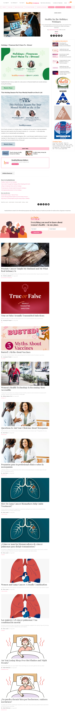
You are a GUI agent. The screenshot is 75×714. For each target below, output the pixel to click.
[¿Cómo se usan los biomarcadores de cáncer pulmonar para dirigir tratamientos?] (25, 530)
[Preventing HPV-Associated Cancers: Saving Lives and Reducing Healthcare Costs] (55, 44)
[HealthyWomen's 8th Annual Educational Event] (55, 67)
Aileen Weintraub (6, 667)
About (65, 2)
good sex (10, 7)
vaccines (3, 358)
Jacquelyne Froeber (7, 320)
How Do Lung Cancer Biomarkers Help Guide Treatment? (22, 505)
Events (4, 7)
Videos (56, 31)
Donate (68, 7)
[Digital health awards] (63, 82)
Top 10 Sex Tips (59, 144)
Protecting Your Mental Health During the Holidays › (13, 188)
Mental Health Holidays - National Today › (9, 194)
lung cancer (4, 514)
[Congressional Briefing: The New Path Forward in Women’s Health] (55, 72)
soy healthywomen (29, 7)
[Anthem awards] (63, 112)
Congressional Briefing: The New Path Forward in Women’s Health (64, 73)
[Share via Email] (61, 36)
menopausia (4, 709)
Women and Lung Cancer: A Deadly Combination (24, 584)
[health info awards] (63, 130)
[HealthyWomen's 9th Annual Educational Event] (55, 50)
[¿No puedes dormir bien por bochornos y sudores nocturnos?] (25, 685)
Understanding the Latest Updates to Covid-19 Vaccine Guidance (64, 62)
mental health (11, 202)
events (59, 12)
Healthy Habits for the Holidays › (9, 182)
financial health (18, 202)
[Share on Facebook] (51, 36)
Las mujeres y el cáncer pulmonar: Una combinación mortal (19, 621)
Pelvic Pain (68, 145)
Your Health (5, 2)
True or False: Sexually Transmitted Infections (22, 315)
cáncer (3, 554)
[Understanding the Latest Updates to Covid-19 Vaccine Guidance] (55, 61)
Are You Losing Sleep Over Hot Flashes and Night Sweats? (24, 661)
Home (55, 12)
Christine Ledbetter (7, 275)
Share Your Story (60, 7)
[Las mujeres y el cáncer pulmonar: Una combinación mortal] (25, 606)
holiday (23, 202)
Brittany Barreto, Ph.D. (7, 396)
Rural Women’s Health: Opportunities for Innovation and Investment (65, 55)
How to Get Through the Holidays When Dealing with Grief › (15, 184)
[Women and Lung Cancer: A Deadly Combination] (25, 570)
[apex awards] (63, 97)
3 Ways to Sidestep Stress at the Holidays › (11, 186)
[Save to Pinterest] (56, 36)
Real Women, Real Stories (45, 2)
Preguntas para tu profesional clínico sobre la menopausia (22, 465)
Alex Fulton (5, 432)
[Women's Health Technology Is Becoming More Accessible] (25, 373)
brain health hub (19, 7)
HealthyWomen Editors (54, 29)
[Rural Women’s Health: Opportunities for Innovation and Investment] (55, 55)
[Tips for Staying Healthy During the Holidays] (5, 153)
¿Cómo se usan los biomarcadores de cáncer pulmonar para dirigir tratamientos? (22, 545)
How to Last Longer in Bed (61, 148)
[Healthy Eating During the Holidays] (29, 153)
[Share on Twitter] (54, 36)
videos (26, 202)
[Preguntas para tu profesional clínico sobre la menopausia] (25, 450)
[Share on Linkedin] (59, 36)
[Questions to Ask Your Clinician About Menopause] (25, 414)
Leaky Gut (66, 144)
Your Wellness (13, 2)
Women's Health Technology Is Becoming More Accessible (23, 388)
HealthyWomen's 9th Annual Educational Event (65, 50)
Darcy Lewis (5, 512)
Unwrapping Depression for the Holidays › (11, 190)
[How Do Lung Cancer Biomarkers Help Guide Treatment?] (25, 489)
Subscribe (51, 7)
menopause (3, 434)
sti (2, 322)
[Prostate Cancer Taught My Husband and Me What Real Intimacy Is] (25, 254)
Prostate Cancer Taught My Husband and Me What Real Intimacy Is (24, 269)
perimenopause (4, 669)
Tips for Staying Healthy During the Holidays (16, 153)
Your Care (21, 2)
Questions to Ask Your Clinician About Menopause (24, 428)
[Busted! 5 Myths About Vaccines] (25, 338)
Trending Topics (57, 141)
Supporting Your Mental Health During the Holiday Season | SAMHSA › (15, 198)
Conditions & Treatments (57, 2)
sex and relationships (6, 277)
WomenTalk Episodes (41, 7)
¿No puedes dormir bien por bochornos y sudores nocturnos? (24, 700)
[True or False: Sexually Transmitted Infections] (25, 297)
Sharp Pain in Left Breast (57, 143)
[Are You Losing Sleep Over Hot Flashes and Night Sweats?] (25, 646)
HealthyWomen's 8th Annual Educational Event (65, 67)
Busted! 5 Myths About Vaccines (15, 352)
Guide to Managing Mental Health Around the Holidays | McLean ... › (15, 196)
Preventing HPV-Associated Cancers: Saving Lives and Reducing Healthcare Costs (65, 44)
